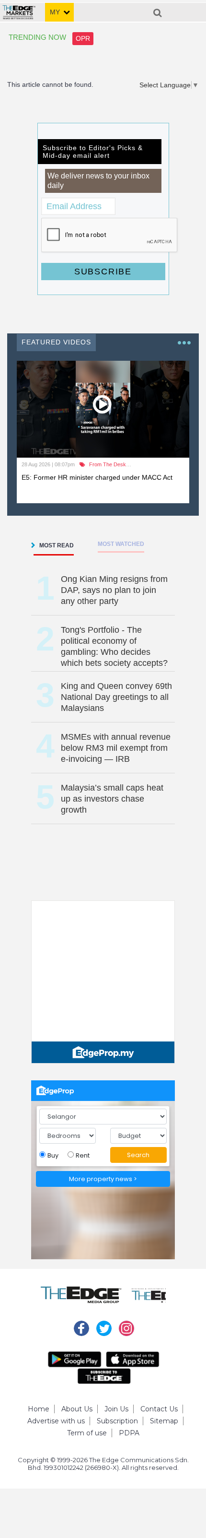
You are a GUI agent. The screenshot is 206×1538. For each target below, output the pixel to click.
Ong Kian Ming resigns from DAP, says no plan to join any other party (114, 590)
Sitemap (164, 1421)
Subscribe (103, 271)
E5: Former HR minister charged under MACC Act (97, 477)
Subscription (117, 1421)
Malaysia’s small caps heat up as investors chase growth (112, 799)
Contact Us (159, 1409)
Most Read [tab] (56, 545)
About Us (76, 1409)
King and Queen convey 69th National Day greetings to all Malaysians (116, 697)
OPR (83, 38)
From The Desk (107, 464)
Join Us (116, 1409)
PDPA (129, 1433)
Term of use (87, 1433)
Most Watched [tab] (121, 544)
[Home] (19, 8)
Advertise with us (56, 1421)
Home (38, 1409)
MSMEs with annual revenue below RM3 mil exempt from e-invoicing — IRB (116, 748)
